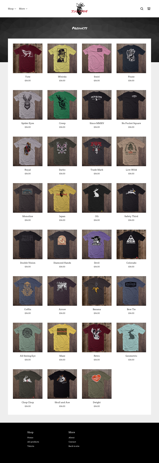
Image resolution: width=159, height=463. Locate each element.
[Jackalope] (79, 8)
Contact (72, 442)
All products (33, 442)
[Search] (142, 8)
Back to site (74, 446)
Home (30, 438)
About (72, 438)
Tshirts (30, 446)
